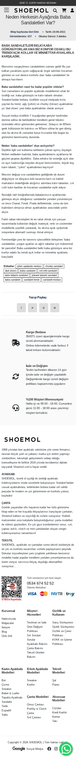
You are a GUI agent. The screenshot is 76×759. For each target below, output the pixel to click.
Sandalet (7, 701)
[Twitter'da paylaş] (32, 307)
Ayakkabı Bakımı (37, 643)
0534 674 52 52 (40, 583)
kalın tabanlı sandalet (16, 275)
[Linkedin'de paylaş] (43, 307)
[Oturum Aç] (71, 10)
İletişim (6, 627)
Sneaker (6, 688)
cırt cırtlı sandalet (48, 270)
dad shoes (10, 270)
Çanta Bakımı (35, 648)
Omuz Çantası (35, 704)
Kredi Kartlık (59, 712)
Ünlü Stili (7, 636)
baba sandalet (27, 270)
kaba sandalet (12, 279)
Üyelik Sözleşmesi (63, 626)
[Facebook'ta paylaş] (21, 307)
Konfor (31, 684)
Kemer (56, 716)
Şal (54, 680)
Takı (54, 721)
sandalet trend (31, 279)
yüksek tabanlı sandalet (44, 275)
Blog (4, 631)
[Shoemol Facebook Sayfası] (49, 749)
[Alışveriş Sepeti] (62, 10)
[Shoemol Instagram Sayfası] (56, 749)
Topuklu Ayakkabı (12, 697)
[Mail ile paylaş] (54, 307)
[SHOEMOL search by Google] (19, 749)
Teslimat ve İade (36, 622)
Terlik (5, 706)
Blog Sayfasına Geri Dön (25, 31)
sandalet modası (52, 279)
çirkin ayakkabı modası (29, 266)
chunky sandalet (54, 266)
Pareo (55, 684)
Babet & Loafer (10, 693)
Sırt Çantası (34, 717)
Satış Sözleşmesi (62, 622)
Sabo (5, 714)
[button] (53, 10)
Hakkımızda (9, 618)
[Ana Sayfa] (31, 10)
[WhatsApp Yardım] (65, 748)
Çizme (5, 684)
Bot (4, 680)
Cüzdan (56, 708)
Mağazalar (8, 623)
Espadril (6, 710)
